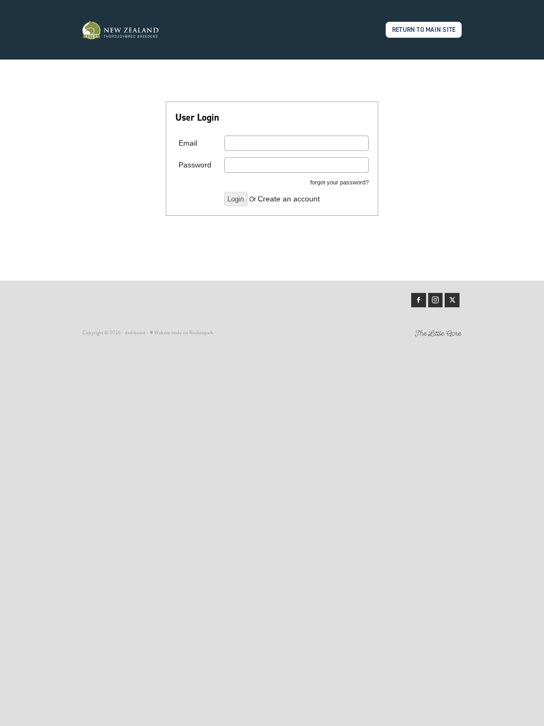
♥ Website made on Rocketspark (181, 332)
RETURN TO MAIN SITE (424, 29)
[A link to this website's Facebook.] (418, 300)
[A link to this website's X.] (452, 300)
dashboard (135, 332)
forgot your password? (339, 182)
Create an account (289, 199)
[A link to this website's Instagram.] (435, 300)
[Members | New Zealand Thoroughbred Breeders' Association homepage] (120, 30)
